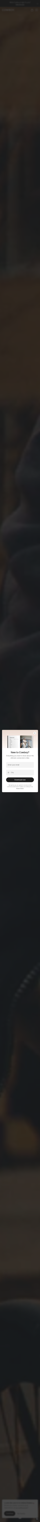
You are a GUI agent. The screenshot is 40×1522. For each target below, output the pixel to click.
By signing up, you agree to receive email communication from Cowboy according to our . (20, 786)
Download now (20, 780)
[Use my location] (8, 772)
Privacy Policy (20, 788)
